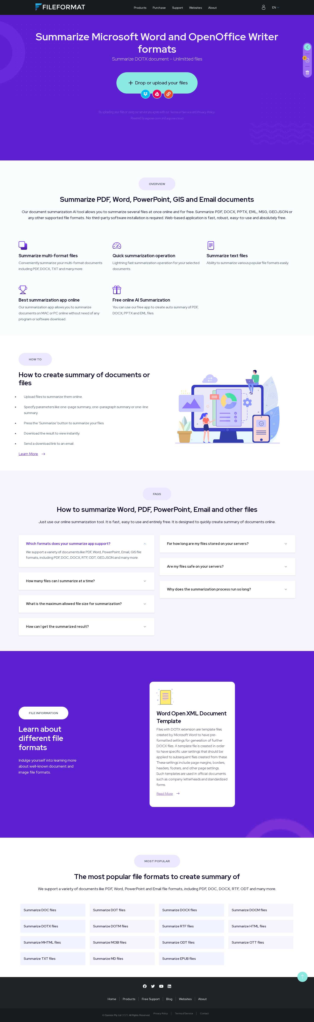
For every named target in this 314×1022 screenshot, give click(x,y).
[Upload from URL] (168, 94)
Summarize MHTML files (42, 942)
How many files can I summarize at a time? (60, 581)
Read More (165, 793)
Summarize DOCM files (249, 910)
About (212, 8)
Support (177, 8)
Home (112, 999)
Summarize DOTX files (41, 926)
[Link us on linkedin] (169, 986)
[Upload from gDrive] (157, 94)
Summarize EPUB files (179, 958)
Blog (169, 999)
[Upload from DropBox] (145, 94)
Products (140, 8)
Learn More (28, 453)
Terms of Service (181, 112)
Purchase (159, 8)
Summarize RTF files (178, 926)
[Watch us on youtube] (161, 986)
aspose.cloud (174, 118)
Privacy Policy (206, 112)
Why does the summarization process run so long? (209, 589)
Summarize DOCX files (179, 910)
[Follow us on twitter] (153, 986)
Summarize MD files (108, 958)
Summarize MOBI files (109, 942)
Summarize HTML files (249, 926)
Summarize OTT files (248, 942)
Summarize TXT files (40, 958)
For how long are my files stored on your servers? (208, 543)
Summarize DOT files (109, 910)
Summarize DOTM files (110, 926)
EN (274, 7)
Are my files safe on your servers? (195, 566)
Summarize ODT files (178, 942)
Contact (204, 1013)
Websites (195, 8)
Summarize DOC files (40, 910)
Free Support (151, 999)
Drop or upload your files (161, 83)
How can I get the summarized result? (57, 626)
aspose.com (153, 118)
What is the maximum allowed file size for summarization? (74, 604)
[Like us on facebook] (145, 986)
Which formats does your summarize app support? (68, 543)
